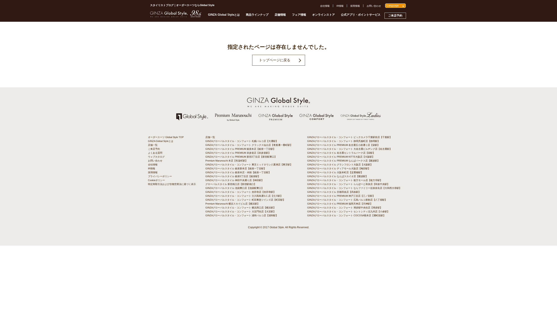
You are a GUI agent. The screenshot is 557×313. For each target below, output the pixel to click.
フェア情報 (299, 14)
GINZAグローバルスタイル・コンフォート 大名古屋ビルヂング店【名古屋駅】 (349, 149)
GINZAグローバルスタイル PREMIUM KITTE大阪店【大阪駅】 (340, 156)
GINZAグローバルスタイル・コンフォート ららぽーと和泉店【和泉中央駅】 (348, 184)
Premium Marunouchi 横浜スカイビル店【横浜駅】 (232, 203)
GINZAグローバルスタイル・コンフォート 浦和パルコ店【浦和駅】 (241, 215)
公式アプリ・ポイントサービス (361, 14)
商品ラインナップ (257, 14)
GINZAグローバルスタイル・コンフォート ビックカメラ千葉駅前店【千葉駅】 (349, 137)
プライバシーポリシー (160, 176)
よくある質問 (155, 153)
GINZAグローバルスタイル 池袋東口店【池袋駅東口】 (234, 188)
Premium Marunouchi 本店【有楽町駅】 (226, 160)
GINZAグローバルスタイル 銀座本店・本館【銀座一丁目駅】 (238, 172)
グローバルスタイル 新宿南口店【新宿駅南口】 (230, 184)
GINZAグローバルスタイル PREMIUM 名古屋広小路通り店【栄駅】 (343, 145)
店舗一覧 (153, 145)
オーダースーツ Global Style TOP (166, 137)
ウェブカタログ (156, 156)
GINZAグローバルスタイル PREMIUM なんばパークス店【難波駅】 (343, 160)
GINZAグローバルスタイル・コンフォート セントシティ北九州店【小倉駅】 (348, 211)
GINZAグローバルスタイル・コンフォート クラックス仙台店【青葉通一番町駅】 (248, 145)
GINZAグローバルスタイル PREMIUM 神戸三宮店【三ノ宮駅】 (341, 196)
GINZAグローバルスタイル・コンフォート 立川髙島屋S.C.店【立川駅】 (244, 196)
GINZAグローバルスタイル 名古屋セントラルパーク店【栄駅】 (341, 153)
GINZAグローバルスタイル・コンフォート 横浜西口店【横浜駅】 (240, 207)
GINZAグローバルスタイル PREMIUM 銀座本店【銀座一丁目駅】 (240, 149)
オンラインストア (323, 14)
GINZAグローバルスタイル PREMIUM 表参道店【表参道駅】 (238, 153)
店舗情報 (280, 14)
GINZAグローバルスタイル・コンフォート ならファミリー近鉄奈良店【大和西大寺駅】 (354, 188)
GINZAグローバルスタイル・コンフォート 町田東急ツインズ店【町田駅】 (245, 199)
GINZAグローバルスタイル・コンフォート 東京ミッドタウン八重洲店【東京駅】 (248, 164)
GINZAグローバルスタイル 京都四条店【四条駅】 (334, 192)
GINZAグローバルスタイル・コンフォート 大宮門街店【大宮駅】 (240, 211)
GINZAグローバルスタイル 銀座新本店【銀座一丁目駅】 (235, 168)
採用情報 (355, 6)
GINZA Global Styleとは (224, 14)
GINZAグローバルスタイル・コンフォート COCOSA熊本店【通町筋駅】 (346, 215)
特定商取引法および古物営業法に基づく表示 (172, 184)
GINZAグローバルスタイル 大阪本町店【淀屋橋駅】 (335, 172)
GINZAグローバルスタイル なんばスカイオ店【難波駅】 (337, 176)
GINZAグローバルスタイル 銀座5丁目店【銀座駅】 (232, 176)
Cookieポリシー (156, 180)
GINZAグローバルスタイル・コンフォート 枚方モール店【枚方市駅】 (344, 180)
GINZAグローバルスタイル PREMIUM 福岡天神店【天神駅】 (339, 203)
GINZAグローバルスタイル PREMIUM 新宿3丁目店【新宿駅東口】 (241, 156)
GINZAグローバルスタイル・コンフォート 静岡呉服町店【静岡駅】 (343, 141)
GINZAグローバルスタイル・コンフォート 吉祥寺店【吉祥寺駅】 (240, 192)
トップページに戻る (274, 60)
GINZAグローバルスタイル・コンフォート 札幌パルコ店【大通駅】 (241, 141)
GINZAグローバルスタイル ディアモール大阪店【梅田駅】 (338, 168)
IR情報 (340, 6)
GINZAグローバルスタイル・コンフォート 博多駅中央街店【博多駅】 (344, 207)
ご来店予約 (395, 15)
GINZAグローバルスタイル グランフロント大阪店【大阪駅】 (340, 164)
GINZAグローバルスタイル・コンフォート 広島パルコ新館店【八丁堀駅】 (347, 199)
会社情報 (325, 6)
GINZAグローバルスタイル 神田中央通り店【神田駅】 (234, 180)
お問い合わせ (374, 6)
